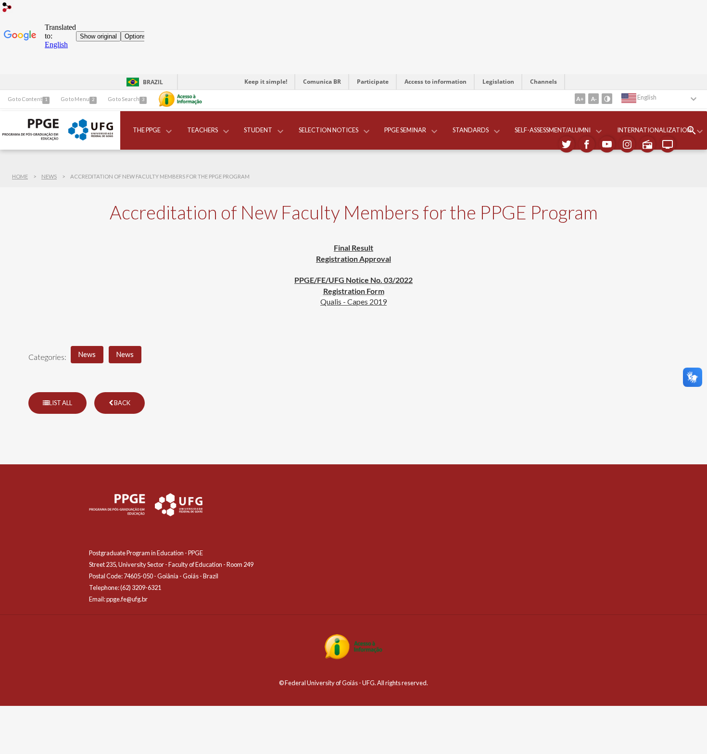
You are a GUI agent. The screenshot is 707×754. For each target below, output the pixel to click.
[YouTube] (607, 144)
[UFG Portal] (90, 138)
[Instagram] (627, 144)
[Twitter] (566, 144)
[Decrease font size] (593, 98)
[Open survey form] (691, 130)
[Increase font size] (580, 98)
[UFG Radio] (647, 144)
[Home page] (30, 138)
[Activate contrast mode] (607, 98)
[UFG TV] (667, 144)
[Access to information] (180, 99)
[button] (147, 130)
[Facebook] (587, 144)
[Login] (7, 8)
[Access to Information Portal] (353, 656)
